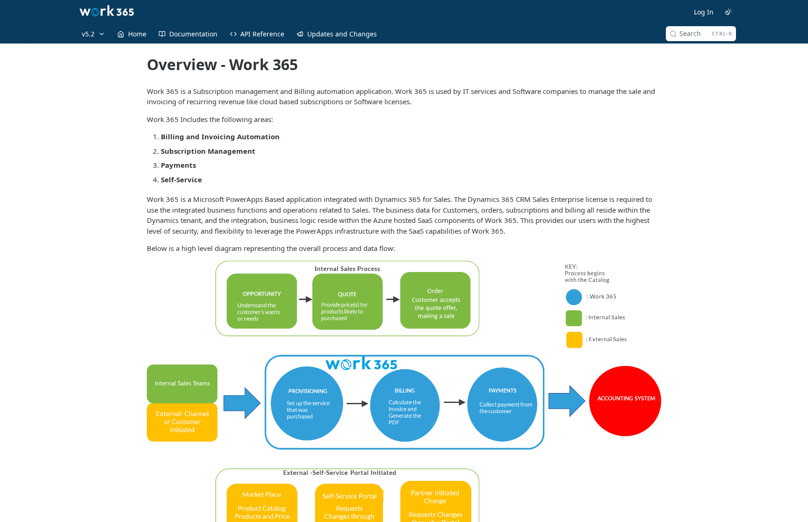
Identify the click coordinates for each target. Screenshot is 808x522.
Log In (704, 11)
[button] (404, 403)
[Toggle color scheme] (728, 11)
